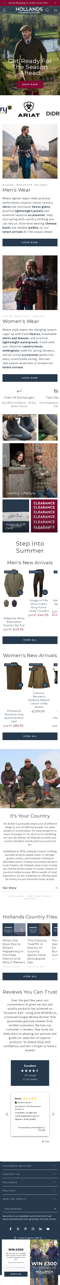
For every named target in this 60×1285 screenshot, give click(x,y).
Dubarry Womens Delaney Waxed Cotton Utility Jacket (39, 700)
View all (30, 640)
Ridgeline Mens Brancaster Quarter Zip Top (14, 622)
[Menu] (4, 10)
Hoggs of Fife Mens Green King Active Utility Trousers (39, 605)
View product (20, 592)
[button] (47, 10)
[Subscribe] (56, 1209)
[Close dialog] (56, 1241)
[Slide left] (5, 3)
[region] (30, 1114)
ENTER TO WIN (15, 1274)
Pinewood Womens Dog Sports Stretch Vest (14, 716)
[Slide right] (55, 3)
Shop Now (30, 84)
